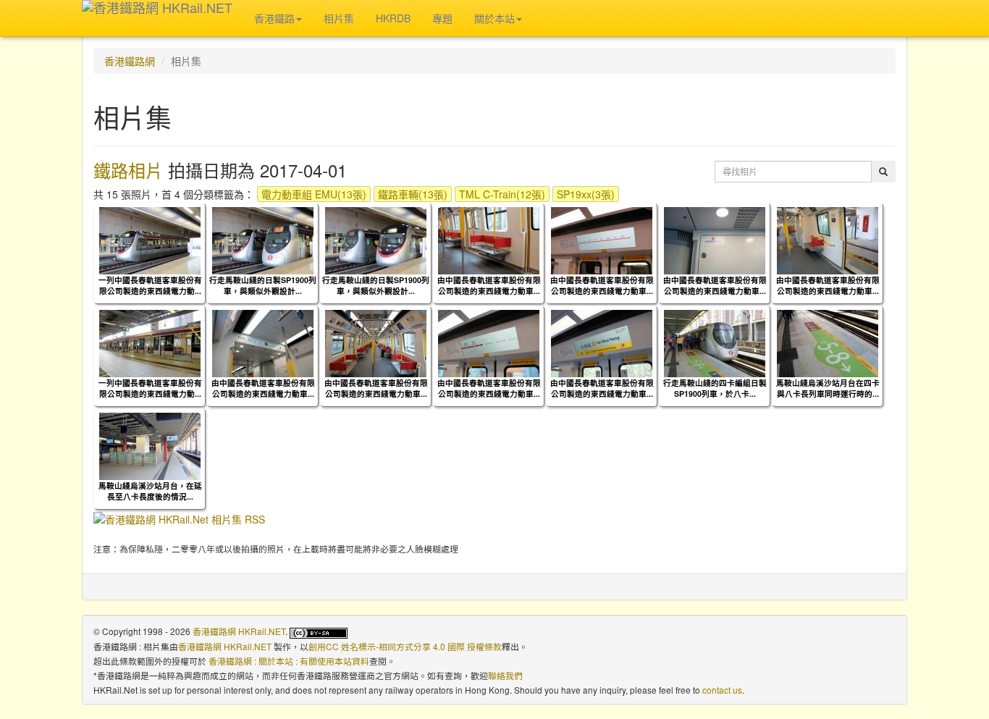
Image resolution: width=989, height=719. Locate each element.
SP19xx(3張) (586, 194)
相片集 (339, 18)
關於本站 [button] (494, 18)
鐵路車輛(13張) (412, 194)
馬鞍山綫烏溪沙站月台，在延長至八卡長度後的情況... (150, 491)
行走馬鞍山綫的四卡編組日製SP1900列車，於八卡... (715, 388)
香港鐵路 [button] (274, 18)
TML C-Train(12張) (502, 194)
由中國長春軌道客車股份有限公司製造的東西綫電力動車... (489, 285)
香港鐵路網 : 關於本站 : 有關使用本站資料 (289, 661)
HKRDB (393, 18)
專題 (442, 18)
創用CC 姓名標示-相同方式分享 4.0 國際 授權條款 (405, 646)
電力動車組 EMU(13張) (313, 194)
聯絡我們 (505, 675)
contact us (722, 690)
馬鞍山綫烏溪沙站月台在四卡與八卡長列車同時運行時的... (828, 388)
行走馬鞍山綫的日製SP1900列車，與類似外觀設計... (262, 285)
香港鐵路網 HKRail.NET (239, 631)
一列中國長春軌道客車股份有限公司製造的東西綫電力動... (150, 285)
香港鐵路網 (129, 61)
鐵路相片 (128, 169)
